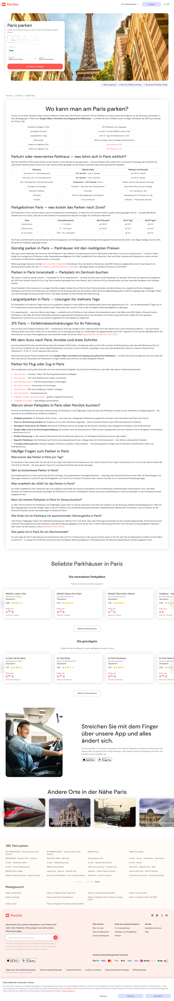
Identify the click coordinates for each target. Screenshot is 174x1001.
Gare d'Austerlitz (21, 393)
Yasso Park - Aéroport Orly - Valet (142, 867)
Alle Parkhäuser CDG (114, 144)
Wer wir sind (98, 928)
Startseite (9, 96)
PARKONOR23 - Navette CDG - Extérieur (21, 858)
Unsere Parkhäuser (101, 935)
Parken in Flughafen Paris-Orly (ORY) (143, 897)
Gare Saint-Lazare (22, 385)
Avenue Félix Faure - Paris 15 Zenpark (143, 871)
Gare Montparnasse (22, 382)
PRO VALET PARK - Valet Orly (58, 858)
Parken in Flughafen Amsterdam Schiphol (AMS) (65, 904)
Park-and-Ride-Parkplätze (54, 264)
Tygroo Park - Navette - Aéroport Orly (61, 871)
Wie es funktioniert (101, 932)
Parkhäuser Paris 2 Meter (53, 526)
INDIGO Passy (93, 852)
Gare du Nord (20, 374)
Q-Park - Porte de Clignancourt (18, 867)
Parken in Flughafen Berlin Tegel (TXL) (61, 893)
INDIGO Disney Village (14, 871)
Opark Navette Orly (95, 858)
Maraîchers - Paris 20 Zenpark (99, 875)
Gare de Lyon (19, 378)
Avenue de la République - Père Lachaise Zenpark (66, 875)
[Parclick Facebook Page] (162, 915)
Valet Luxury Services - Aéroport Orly (102, 867)
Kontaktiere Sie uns (153, 928)
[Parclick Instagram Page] (152, 915)
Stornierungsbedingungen (51, 970)
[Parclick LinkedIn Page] (157, 915)
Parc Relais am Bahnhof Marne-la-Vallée (56, 267)
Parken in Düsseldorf (13, 893)
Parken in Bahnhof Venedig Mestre (60, 897)
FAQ (147, 932)
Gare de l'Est (19, 389)
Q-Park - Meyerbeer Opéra (16, 862)
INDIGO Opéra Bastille (55, 867)
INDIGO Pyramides (136, 852)
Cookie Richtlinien (73, 970)
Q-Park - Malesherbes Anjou (58, 862)
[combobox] (37, 50)
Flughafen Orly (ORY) (23, 400)
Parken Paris (30, 96)
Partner (118, 935)
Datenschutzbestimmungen (117, 970)
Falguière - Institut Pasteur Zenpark (101, 871)
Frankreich (19, 96)
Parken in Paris (11, 904)
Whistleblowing (139, 970)
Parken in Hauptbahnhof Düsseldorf (101, 893)
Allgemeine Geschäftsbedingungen (21, 970)
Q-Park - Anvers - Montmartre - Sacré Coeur (146, 858)
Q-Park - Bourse (135, 862)
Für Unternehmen (122, 928)
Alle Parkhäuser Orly (114, 149)
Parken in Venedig (12, 897)
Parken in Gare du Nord (138, 893)
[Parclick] (10, 4)
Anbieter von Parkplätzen (125, 932)
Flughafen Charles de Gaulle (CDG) (29, 397)
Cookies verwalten (93, 970)
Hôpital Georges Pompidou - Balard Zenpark (23, 875)
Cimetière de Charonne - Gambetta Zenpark (146, 875)
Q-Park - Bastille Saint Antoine (100, 862)
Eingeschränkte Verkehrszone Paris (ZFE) (99, 334)
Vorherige (78, 882)
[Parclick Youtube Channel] (166, 915)
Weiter (97, 882)
